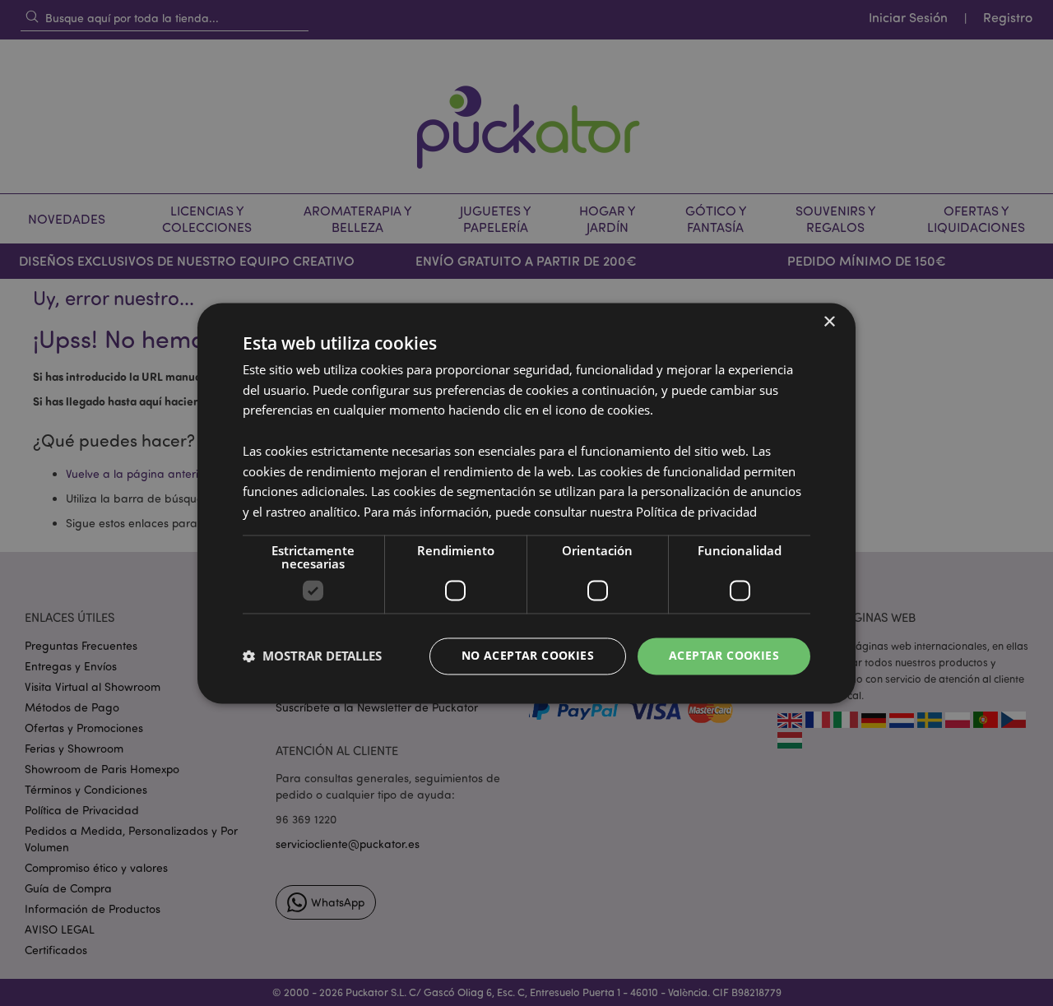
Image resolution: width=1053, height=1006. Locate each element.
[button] (312, 656)
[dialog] (526, 503)
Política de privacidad (696, 512)
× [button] (829, 322)
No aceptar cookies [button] (528, 655)
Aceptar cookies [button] (724, 655)
